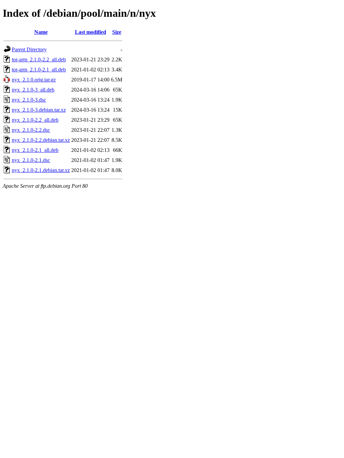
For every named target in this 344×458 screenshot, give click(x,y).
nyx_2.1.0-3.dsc (29, 100)
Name (41, 32)
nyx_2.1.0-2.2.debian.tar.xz (41, 140)
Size (116, 32)
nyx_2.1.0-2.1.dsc (31, 160)
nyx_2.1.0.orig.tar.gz (34, 79)
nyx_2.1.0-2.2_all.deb (35, 120)
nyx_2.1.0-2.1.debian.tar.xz (41, 170)
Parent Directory (29, 49)
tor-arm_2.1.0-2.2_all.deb (39, 59)
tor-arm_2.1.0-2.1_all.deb (39, 69)
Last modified (90, 32)
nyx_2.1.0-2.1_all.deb (35, 150)
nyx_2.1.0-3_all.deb (33, 90)
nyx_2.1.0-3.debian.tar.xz (39, 110)
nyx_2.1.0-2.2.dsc (31, 130)
